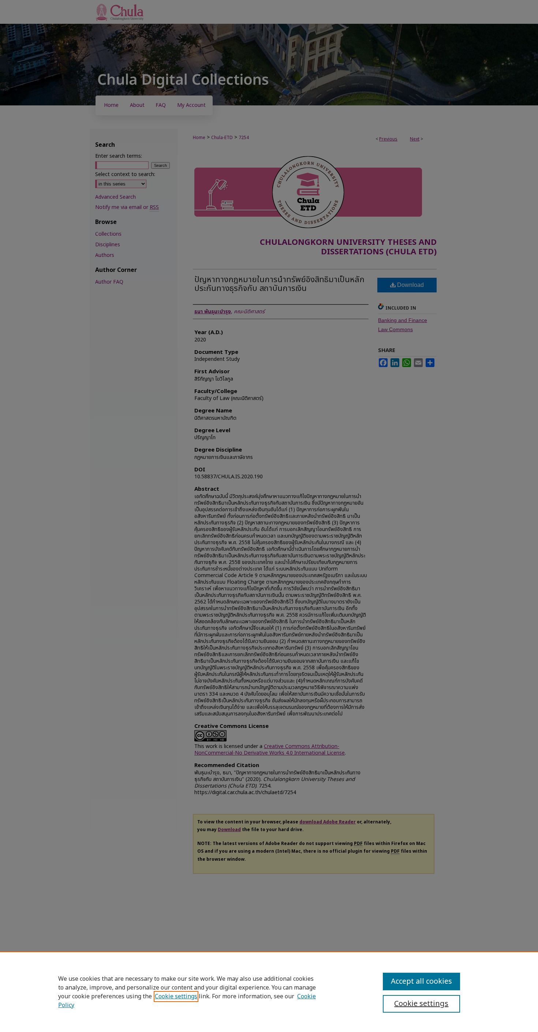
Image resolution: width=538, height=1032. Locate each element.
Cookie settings (176, 996)
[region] (269, 991)
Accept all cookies (421, 981)
